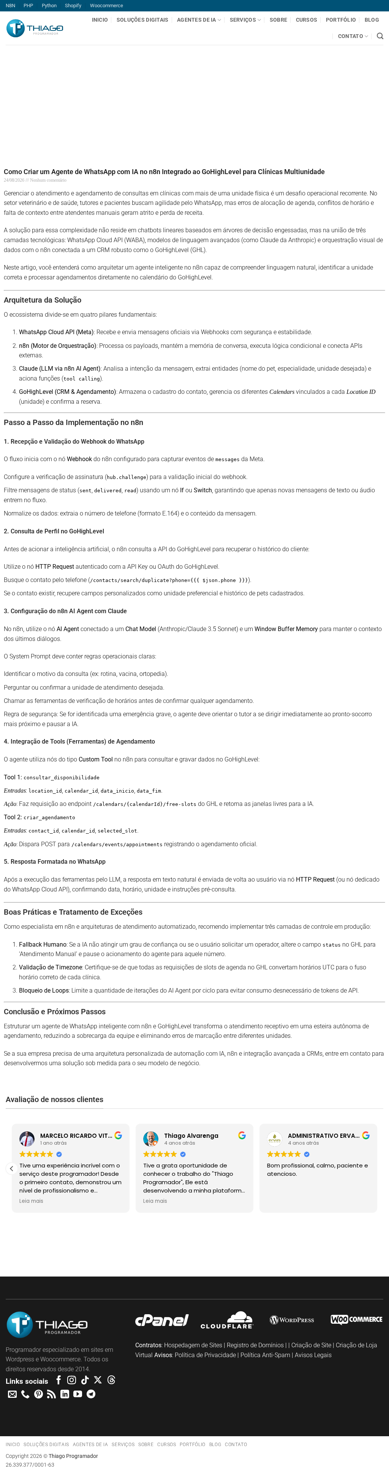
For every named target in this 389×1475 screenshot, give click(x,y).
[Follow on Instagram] (71, 1381)
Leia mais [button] (31, 1201)
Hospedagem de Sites (193, 1345)
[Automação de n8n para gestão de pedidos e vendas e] (291, 1248)
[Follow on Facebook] (58, 1381)
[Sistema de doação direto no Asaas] (32, 1248)
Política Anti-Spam (265, 1355)
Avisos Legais (313, 1355)
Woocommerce (106, 5)
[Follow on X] (97, 1381)
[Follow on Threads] (111, 1381)
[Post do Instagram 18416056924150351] (226, 1248)
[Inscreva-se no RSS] (51, 1395)
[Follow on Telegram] (91, 1395)
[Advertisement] (194, 98)
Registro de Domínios (255, 1345)
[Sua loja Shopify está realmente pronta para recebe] (97, 1253)
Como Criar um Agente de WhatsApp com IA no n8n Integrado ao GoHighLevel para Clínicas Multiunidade (164, 172)
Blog (372, 20)
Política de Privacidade (205, 1355)
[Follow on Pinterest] (38, 1395)
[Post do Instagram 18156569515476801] (356, 1248)
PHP (28, 5)
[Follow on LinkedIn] (64, 1395)
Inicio (100, 20)
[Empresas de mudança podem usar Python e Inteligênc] (162, 1248)
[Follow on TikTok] (85, 1381)
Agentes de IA (196, 20)
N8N (10, 5)
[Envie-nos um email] (12, 1395)
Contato (350, 36)
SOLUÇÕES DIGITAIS (143, 20)
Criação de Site (311, 1345)
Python (49, 5)
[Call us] (25, 1395)
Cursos (307, 20)
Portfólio (341, 20)
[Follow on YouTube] (77, 1395)
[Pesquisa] (380, 36)
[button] (11, 1168)
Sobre (278, 20)
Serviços (243, 20)
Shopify (73, 5)
